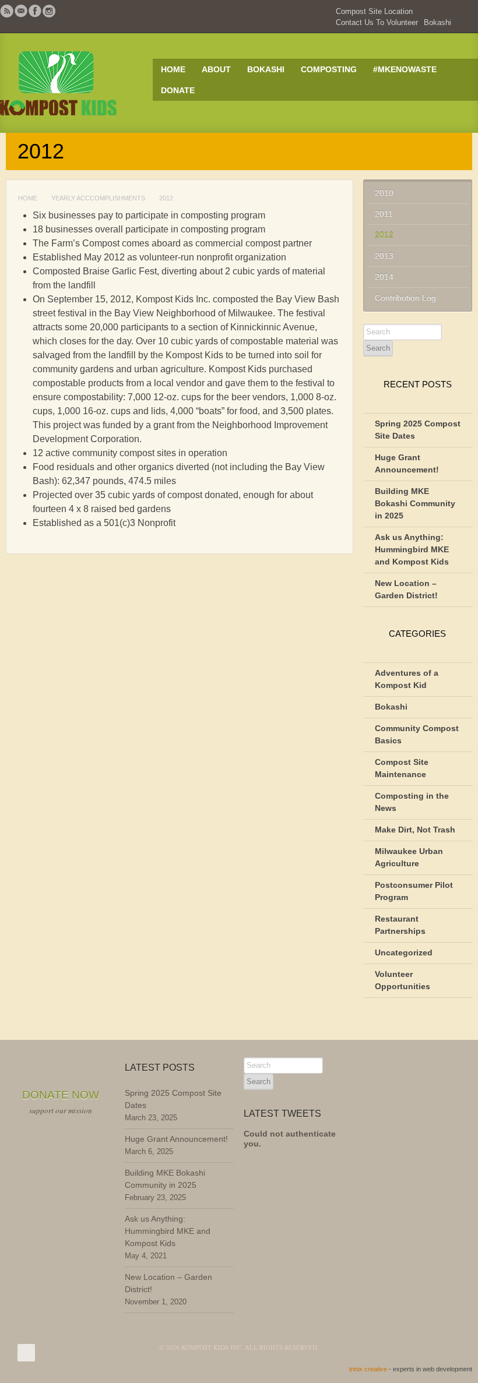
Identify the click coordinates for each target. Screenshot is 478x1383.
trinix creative (368, 1369)
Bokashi (437, 22)
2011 (384, 213)
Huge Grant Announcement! (176, 1139)
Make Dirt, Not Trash (415, 829)
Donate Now (60, 1095)
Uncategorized (404, 952)
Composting (329, 69)
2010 (384, 192)
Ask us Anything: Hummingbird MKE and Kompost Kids (412, 549)
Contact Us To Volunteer (377, 22)
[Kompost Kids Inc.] (71, 83)
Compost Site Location (374, 11)
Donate (178, 90)
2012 (384, 234)
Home (173, 69)
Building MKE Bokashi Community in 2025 (415, 503)
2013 (384, 255)
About (216, 69)
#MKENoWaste (405, 69)
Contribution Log (405, 297)
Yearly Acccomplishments (98, 198)
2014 (384, 276)
